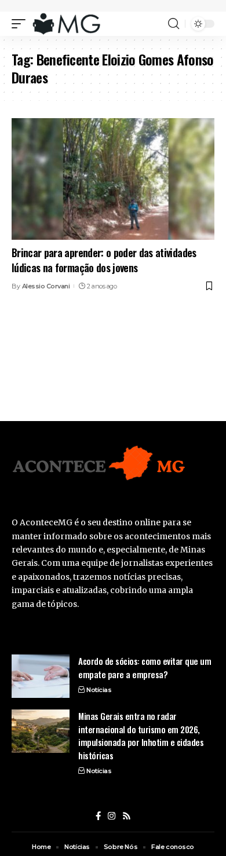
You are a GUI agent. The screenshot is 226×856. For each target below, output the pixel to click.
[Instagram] (111, 816)
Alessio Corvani (46, 286)
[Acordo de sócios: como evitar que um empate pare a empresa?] (41, 676)
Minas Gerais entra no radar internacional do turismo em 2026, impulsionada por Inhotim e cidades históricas (140, 735)
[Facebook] (98, 816)
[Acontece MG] (66, 24)
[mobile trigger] (21, 24)
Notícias (98, 690)
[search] (173, 23)
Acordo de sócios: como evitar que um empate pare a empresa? (144, 667)
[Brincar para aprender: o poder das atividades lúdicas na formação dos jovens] (113, 179)
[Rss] (126, 816)
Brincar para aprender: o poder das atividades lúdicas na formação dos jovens (104, 260)
